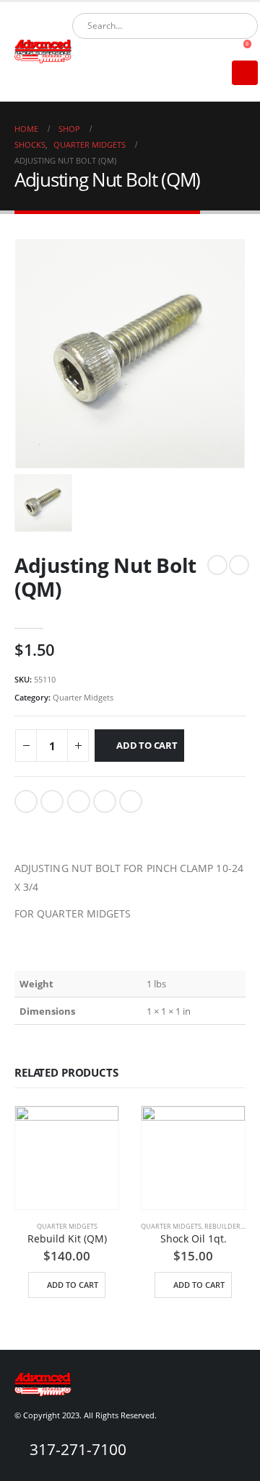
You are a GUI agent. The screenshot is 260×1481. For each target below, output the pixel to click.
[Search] (237, 26)
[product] (66, 1157)
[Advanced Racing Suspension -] (43, 51)
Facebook (26, 801)
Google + (104, 801)
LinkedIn (78, 801)
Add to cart (147, 745)
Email (130, 801)
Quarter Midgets (83, 697)
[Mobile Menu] (245, 73)
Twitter (52, 801)
